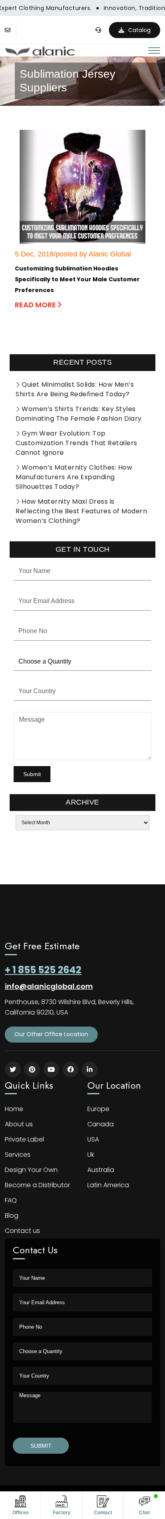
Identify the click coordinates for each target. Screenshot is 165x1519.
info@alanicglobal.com (49, 986)
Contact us (22, 1230)
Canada (100, 1124)
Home (14, 1109)
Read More (36, 305)
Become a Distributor (37, 1185)
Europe (98, 1109)
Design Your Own (31, 1169)
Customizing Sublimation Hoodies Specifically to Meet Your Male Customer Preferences (77, 279)
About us (19, 1124)
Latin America (108, 1185)
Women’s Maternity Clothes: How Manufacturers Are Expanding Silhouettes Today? (74, 477)
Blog (11, 1215)
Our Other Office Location (51, 1034)
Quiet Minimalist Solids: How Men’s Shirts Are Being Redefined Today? (75, 389)
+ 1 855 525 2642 (43, 969)
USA (93, 1139)
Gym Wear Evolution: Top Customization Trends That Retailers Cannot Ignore (76, 443)
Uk (90, 1154)
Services (17, 1154)
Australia (100, 1169)
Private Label (24, 1139)
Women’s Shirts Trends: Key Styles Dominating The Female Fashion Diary (79, 413)
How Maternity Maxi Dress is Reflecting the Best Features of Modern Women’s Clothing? (81, 511)
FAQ (11, 1200)
